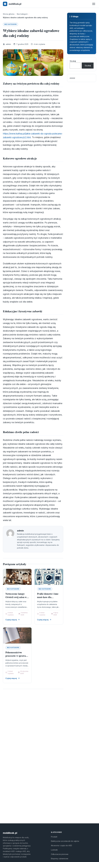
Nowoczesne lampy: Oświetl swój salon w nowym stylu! (16, 597)
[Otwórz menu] (93, 3)
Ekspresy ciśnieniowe (59, 859)
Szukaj (73, 61)
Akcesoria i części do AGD (61, 845)
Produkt (54, 837)
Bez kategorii (10, 24)
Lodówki (54, 850)
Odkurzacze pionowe (59, 854)
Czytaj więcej (11, 620)
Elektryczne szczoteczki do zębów (65, 841)
